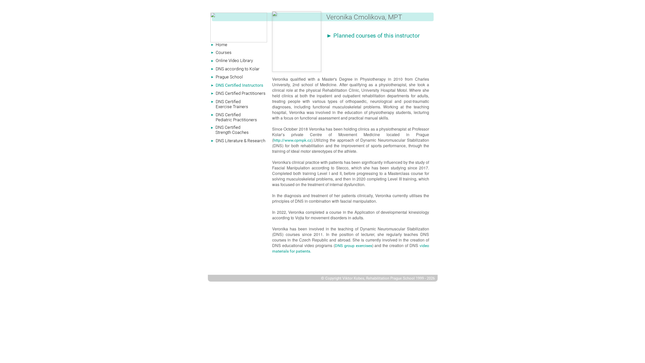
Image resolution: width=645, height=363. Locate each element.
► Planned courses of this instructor (373, 35)
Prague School (229, 76)
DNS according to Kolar (238, 68)
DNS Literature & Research (240, 140)
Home (221, 44)
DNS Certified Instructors (239, 85)
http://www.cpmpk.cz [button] (292, 140)
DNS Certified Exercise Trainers (232, 104)
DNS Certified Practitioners (241, 93)
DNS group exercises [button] (353, 245)
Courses (224, 52)
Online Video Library (234, 60)
